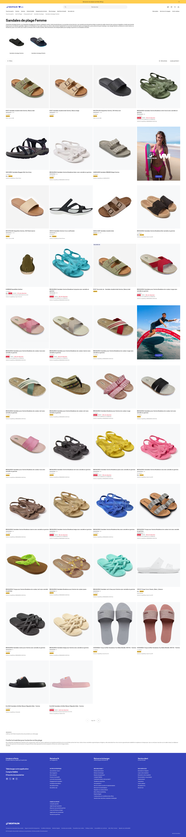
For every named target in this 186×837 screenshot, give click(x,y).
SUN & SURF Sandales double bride (103, 231)
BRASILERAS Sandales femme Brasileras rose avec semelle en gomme (157, 469)
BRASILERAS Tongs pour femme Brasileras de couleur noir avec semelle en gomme (158, 530)
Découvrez (158, 176)
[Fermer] (179, 2)
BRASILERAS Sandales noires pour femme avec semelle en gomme (25, 647)
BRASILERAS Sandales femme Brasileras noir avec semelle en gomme (70, 469)
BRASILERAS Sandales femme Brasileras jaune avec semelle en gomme (114, 469)
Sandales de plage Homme (17, 53)
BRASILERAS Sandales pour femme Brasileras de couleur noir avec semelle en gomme (156, 411)
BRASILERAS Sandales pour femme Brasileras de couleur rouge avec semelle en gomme (157, 290)
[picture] (27, 86)
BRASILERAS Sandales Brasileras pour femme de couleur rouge (111, 411)
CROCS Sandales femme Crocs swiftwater (62, 231)
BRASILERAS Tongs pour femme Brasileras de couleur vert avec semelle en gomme (27, 590)
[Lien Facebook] (7, 779)
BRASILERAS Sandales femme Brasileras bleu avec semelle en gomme (113, 529)
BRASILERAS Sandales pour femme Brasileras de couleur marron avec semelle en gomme (70, 351)
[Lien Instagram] (16, 779)
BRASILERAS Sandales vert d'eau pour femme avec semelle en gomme (114, 589)
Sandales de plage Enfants (38, 53)
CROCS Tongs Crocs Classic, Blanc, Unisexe (150, 589)
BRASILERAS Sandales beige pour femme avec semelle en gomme (69, 647)
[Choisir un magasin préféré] (168, 7)
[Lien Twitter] (10, 779)
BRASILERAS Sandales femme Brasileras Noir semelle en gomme (156, 231)
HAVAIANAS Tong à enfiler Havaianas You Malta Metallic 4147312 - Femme (114, 647)
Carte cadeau (175, 11)
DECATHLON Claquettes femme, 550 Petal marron (20, 231)
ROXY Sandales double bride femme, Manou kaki (20, 110)
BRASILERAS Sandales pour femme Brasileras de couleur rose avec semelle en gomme (25, 351)
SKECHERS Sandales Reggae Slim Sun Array (18, 172)
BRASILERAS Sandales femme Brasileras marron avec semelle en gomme (27, 529)
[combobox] (175, 61)
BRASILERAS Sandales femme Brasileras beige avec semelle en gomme (71, 529)
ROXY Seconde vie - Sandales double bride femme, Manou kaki (111, 289)
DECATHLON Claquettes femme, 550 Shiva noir (107, 110)
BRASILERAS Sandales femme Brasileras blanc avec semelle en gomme (70, 172)
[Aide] (171, 7)
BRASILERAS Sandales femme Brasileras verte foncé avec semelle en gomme (157, 111)
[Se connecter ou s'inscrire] (175, 7)
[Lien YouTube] (13, 779)
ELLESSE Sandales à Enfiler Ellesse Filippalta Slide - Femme (23, 706)
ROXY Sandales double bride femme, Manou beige (64, 110)
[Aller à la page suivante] (98, 720)
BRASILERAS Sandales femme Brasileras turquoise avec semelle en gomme (69, 290)
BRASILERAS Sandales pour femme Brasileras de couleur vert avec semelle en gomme (25, 411)
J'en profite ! (158, 355)
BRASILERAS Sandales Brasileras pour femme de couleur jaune (68, 589)
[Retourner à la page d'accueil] (15, 7)
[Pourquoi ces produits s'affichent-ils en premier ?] (159, 61)
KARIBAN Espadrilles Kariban (14, 289)
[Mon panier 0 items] (178, 7)
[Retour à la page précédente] (87, 720)
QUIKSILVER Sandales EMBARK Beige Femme (106, 172)
